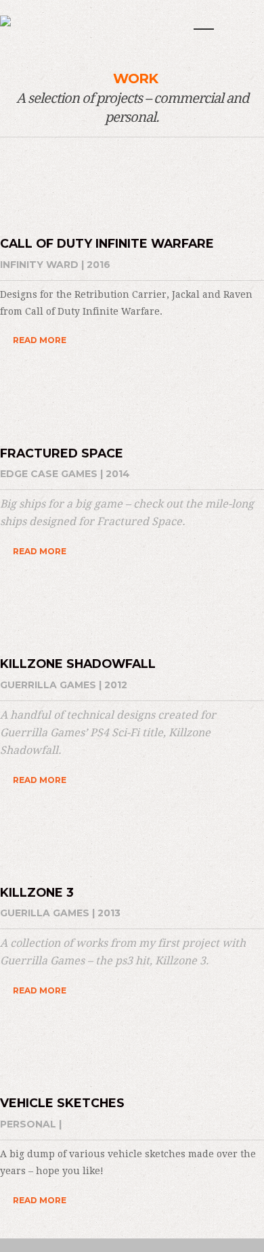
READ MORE (39, 340)
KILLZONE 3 (37, 892)
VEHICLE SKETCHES (62, 1103)
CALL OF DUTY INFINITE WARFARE (107, 243)
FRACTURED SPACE (61, 453)
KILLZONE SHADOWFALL (78, 663)
